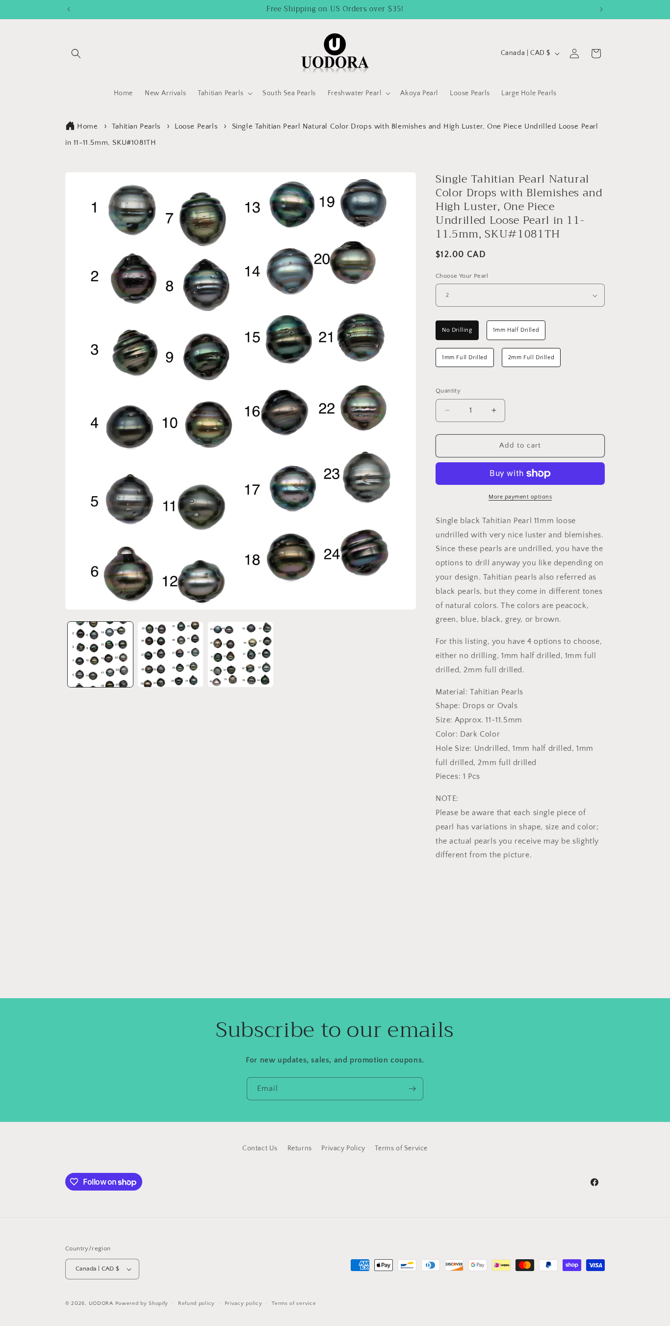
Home (87, 126)
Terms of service (294, 1303)
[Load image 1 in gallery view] (100, 654)
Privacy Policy (343, 1148)
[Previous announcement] (68, 9)
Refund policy (196, 1303)
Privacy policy (243, 1303)
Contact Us (260, 1148)
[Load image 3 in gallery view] (240, 654)
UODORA (101, 1303)
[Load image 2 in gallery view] (170, 654)
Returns (299, 1148)
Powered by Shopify (142, 1303)
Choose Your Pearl (462, 275)
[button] (76, 53)
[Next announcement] (601, 9)
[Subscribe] (412, 1088)
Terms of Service (401, 1148)
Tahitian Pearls (136, 126)
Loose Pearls (196, 126)
